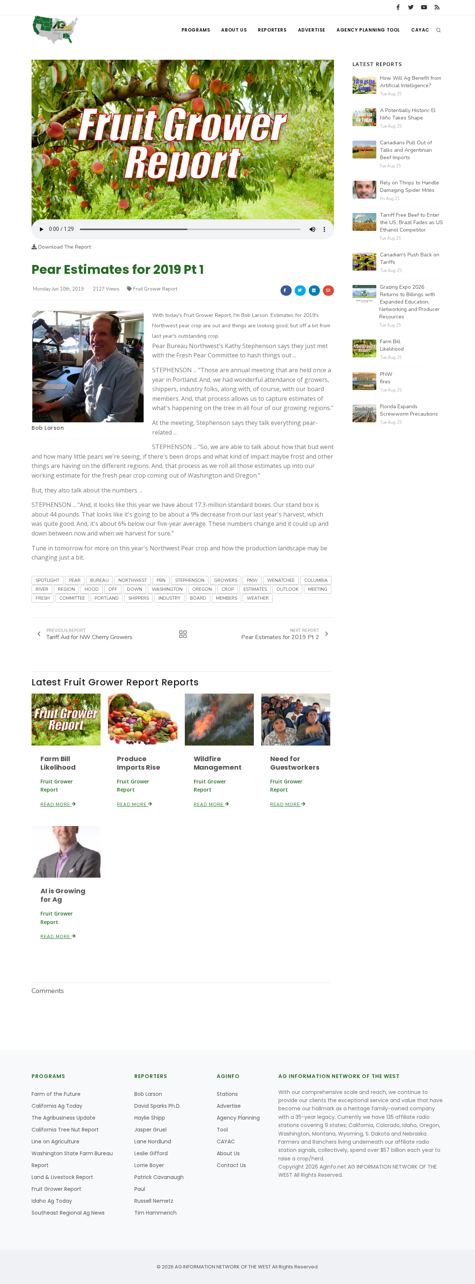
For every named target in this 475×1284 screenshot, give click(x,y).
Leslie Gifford (151, 1153)
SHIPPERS (138, 598)
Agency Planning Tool (368, 30)
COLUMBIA (316, 580)
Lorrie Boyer (149, 1165)
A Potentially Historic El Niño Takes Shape (408, 114)
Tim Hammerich (155, 1212)
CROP (228, 589)
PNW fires (386, 378)
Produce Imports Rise (138, 763)
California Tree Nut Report (65, 1129)
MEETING (317, 589)
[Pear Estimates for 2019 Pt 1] (183, 139)
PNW (252, 580)
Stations (227, 1094)
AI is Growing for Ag (62, 895)
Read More (56, 805)
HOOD (92, 589)
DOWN (134, 589)
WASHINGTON (167, 589)
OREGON (202, 589)
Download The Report (64, 246)
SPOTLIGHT (47, 580)
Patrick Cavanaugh (159, 1177)
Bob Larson (48, 428)
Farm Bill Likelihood (58, 763)
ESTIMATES (255, 589)
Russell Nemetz (153, 1201)
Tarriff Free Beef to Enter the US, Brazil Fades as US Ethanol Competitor (411, 222)
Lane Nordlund (152, 1141)
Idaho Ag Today (52, 1201)
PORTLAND (107, 598)
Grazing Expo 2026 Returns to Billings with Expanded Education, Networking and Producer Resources (409, 302)
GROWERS (225, 580)
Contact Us (231, 1165)
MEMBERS (226, 598)
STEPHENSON (189, 580)
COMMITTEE (72, 598)
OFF (112, 589)
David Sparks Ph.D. (157, 1106)
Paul (139, 1189)
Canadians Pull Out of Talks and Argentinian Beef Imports (406, 150)
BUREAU (99, 580)
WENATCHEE (281, 580)
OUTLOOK (287, 589)
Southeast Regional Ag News (68, 1212)
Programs (195, 30)
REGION (66, 589)
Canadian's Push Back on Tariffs (409, 258)
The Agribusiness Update (63, 1117)
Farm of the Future (56, 1094)
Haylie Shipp (149, 1117)
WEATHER (258, 598)
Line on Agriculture (55, 1141)
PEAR (75, 580)
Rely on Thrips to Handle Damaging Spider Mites (409, 186)
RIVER (42, 589)
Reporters (272, 30)
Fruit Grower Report (155, 289)
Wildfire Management (218, 763)
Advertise (311, 30)
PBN (161, 580)
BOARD (198, 598)
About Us (234, 30)
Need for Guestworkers (295, 763)
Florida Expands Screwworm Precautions (409, 410)
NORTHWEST (132, 580)
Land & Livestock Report (62, 1177)
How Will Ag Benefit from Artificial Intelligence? (410, 82)
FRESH (43, 598)
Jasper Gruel (150, 1129)
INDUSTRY (169, 598)
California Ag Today (57, 1106)
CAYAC (420, 30)
